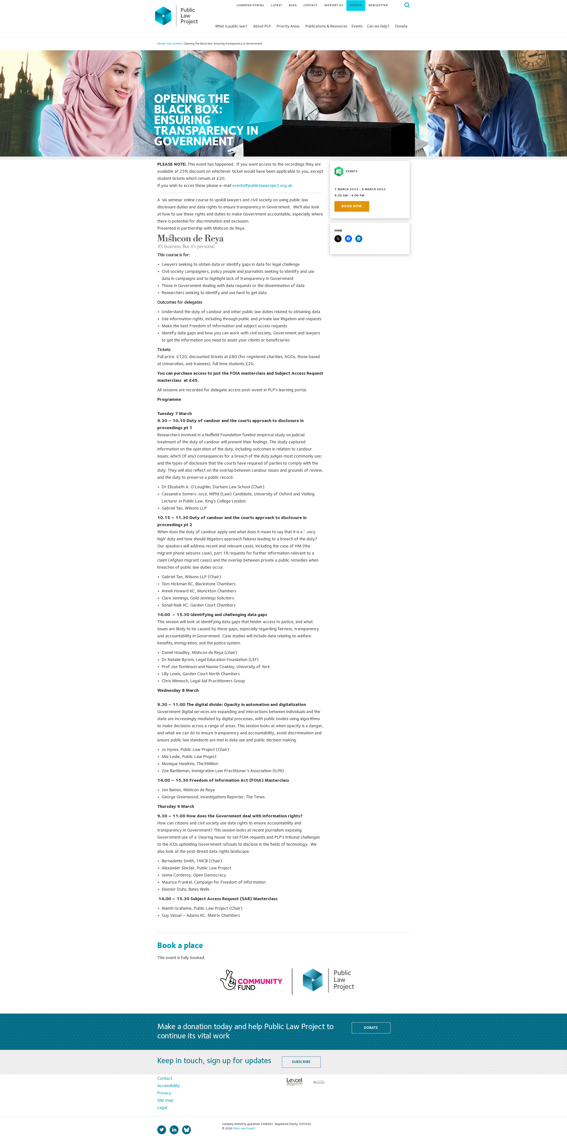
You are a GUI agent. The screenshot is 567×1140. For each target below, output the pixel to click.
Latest (276, 5)
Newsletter (378, 5)
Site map (165, 1100)
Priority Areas (288, 26)
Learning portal (251, 5)
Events (357, 26)
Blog (293, 5)
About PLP (262, 26)
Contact (310, 5)
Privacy (164, 1093)
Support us (333, 5)
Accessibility (168, 1086)
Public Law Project (244, 1128)
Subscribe (301, 1062)
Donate (356, 5)
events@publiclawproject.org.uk (262, 186)
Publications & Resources (326, 26)
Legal (162, 1108)
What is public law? (231, 26)
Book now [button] (352, 206)
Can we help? (378, 26)
